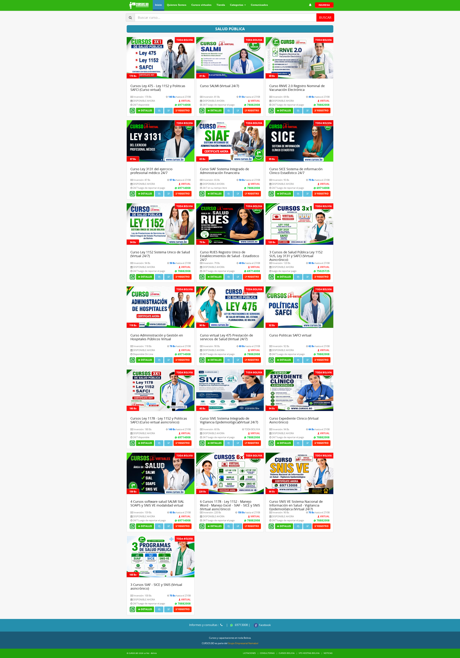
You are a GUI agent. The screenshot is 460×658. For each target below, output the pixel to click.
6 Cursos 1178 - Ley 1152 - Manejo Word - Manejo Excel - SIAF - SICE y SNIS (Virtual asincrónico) (230, 505)
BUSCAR (325, 17)
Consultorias (267, 653)
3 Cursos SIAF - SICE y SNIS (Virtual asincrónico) (156, 586)
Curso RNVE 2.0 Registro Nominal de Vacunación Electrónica (297, 88)
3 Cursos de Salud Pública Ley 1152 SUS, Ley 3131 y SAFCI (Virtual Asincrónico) (296, 256)
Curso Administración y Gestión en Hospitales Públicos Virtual (156, 337)
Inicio (158, 4)
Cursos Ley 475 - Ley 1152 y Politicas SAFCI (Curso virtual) (157, 88)
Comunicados (259, 4)
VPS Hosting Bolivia (309, 653)
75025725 (323, 271)
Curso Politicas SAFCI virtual (290, 335)
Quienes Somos (176, 4)
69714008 (184, 105)
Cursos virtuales (201, 4)
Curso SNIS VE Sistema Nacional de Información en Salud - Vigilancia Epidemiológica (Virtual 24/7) (296, 505)
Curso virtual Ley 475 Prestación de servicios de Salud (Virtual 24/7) (226, 337)
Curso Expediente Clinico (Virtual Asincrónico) (294, 420)
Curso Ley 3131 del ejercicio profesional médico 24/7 (151, 171)
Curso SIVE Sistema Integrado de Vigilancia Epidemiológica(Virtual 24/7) (229, 420)
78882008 (253, 105)
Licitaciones (249, 653)
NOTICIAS (328, 653)
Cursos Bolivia (287, 653)
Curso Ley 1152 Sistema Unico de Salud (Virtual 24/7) (160, 254)
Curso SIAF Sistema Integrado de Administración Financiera (224, 171)
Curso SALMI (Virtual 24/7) (219, 86)
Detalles (146, 110)
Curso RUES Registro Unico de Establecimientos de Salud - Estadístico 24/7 (229, 256)
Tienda (221, 4)
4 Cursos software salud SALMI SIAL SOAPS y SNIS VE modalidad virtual (157, 503)
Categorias (237, 4)
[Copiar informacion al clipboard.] (159, 111)
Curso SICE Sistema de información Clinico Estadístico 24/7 (296, 171)
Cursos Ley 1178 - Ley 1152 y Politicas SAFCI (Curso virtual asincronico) (158, 420)
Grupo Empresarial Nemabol (243, 643)
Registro (184, 110)
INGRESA (324, 5)
